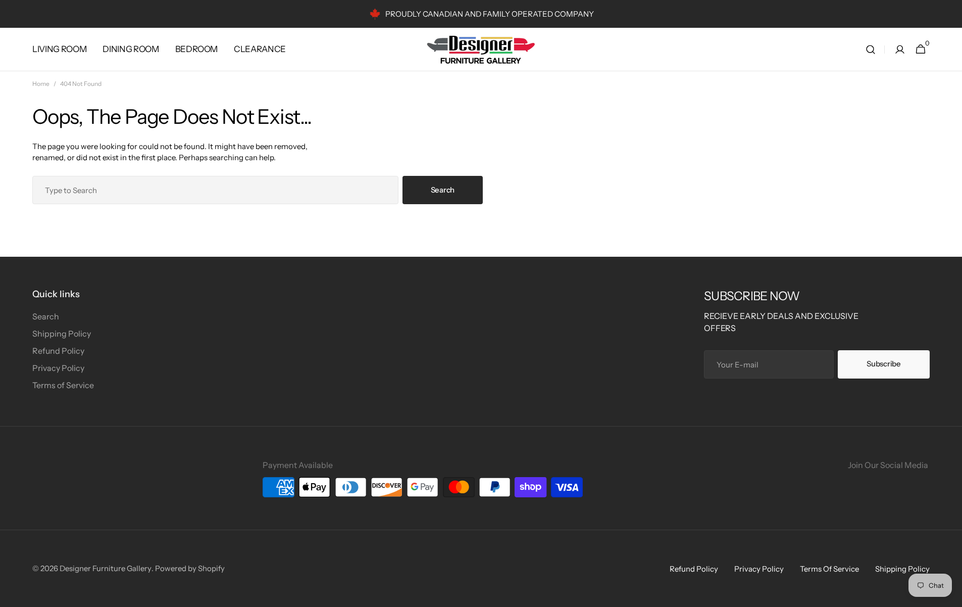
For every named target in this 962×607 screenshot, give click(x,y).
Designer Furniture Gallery (105, 568)
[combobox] (215, 190)
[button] (870, 49)
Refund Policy (58, 351)
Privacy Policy (58, 368)
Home (40, 83)
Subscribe (883, 363)
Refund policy (694, 569)
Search (442, 190)
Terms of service (829, 569)
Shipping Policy (61, 334)
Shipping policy (902, 569)
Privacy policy (759, 569)
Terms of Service (63, 385)
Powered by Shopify (190, 568)
